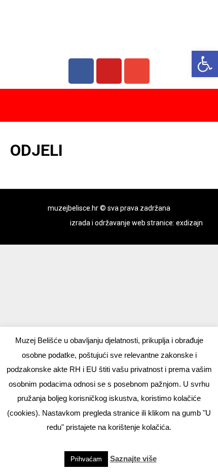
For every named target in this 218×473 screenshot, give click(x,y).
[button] (205, 64)
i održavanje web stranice (132, 223)
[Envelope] (137, 71)
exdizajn (189, 223)
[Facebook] (81, 71)
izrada (80, 223)
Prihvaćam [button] (86, 459)
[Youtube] (109, 71)
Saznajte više (133, 458)
